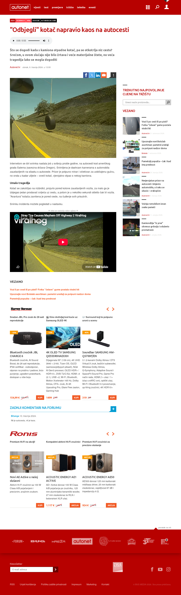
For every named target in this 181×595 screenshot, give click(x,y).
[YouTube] (160, 569)
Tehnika (81, 7)
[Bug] (37, 541)
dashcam (36, 20)
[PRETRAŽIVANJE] (157, 7)
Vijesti (37, 7)
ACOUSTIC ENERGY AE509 (99, 477)
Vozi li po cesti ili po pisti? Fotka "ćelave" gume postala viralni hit (44, 289)
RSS (12, 584)
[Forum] (18, 541)
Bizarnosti (21, 20)
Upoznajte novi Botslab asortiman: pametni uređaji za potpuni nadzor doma (50, 294)
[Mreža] (58, 541)
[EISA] (118, 567)
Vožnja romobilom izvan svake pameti (154, 205)
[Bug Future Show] (110, 541)
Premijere (57, 7)
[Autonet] (82, 541)
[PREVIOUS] (108, 309)
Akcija (38, 505)
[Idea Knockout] (131, 541)
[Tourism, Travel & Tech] (148, 541)
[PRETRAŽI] (168, 102)
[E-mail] (104, 75)
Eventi (92, 7)
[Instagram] (168, 569)
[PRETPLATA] (55, 569)
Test (46, 7)
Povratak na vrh (164, 527)
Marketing (91, 584)
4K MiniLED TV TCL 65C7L (98, 352)
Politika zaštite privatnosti (53, 584)
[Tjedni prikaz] (147, 7)
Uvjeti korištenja (28, 584)
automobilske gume (48, 20)
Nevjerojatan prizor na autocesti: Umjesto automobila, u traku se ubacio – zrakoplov (153, 185)
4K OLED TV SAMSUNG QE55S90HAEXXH (24, 354)
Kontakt (105, 584)
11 (137, 214)
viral (29, 20)
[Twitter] (92, 75)
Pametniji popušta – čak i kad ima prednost (33, 298)
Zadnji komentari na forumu (35, 408)
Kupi (40, 397)
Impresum (76, 584)
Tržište (70, 7)
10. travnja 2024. (28, 416)
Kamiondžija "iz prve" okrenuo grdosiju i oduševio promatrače (155, 226)
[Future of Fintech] (165, 541)
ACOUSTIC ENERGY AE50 (62, 477)
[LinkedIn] (98, 75)
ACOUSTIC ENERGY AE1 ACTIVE (25, 478)
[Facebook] (86, 75)
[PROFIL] (166, 7)
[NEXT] (113, 309)
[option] (27, 357)
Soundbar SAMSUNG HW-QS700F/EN (62, 354)
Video (13, 20)
